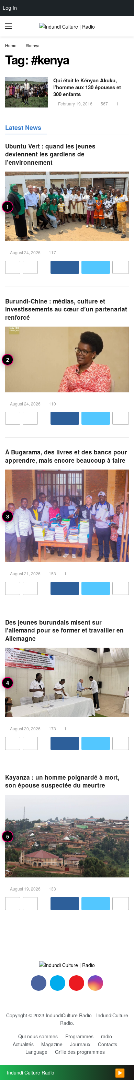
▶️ (120, 1072)
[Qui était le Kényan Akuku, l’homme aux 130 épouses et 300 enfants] (26, 92)
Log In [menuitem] (10, 8)
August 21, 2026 (25, 573)
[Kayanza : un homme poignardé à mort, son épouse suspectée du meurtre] (67, 836)
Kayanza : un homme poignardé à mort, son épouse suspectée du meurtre (62, 781)
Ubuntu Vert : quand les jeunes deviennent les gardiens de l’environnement (50, 154)
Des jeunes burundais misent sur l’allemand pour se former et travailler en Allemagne (64, 630)
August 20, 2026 (25, 728)
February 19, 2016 (75, 103)
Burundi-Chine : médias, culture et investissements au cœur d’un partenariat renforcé (66, 309)
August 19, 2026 (25, 889)
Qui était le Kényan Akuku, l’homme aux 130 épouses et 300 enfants (87, 87)
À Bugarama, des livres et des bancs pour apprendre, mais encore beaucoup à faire (66, 456)
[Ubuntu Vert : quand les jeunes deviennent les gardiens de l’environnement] (67, 206)
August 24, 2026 (25, 252)
